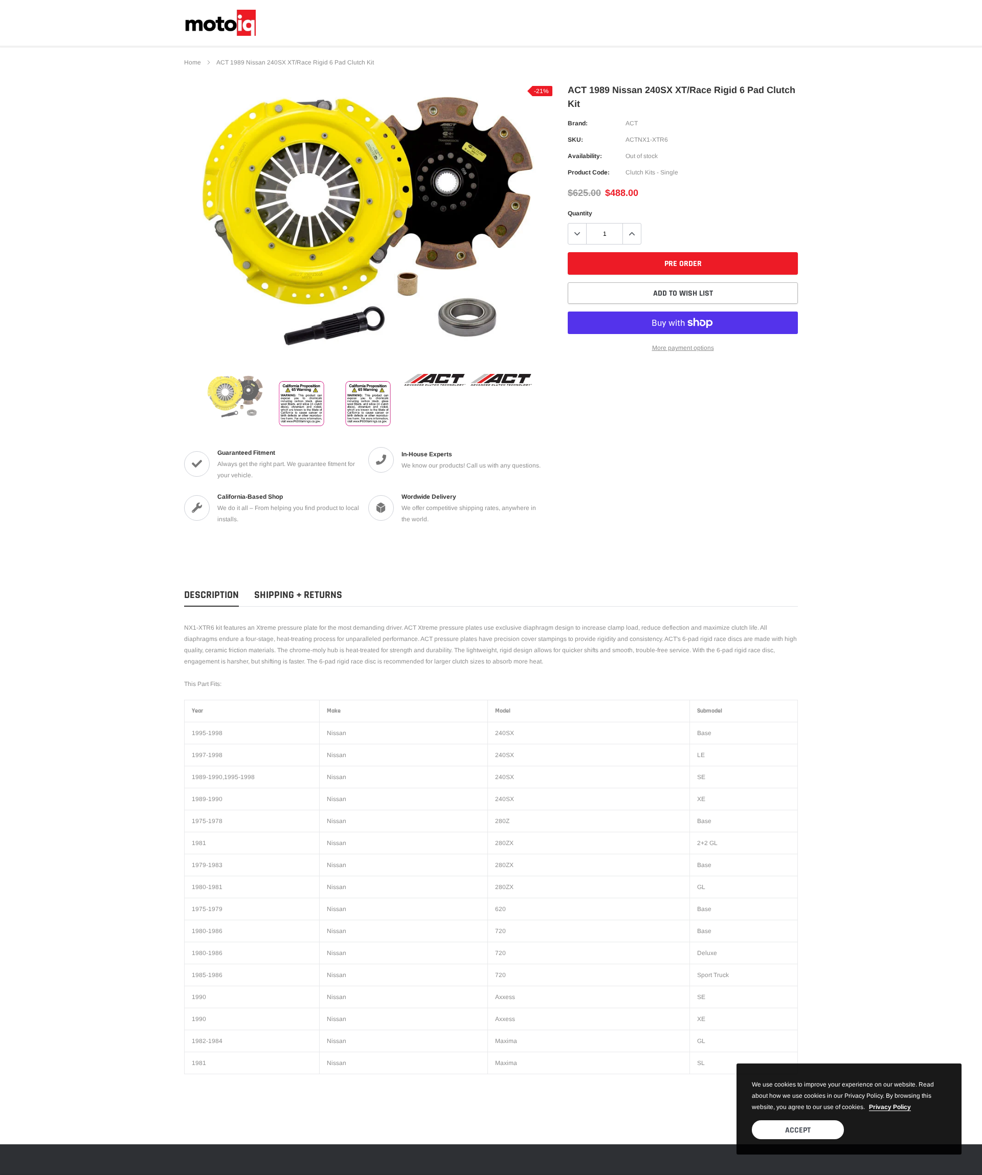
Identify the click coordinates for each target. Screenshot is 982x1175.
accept (798, 1130)
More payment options (683, 347)
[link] (235, 396)
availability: (585, 156)
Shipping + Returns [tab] (298, 595)
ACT (632, 123)
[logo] (220, 23)
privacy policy (890, 1107)
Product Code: (589, 172)
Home (192, 62)
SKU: (575, 139)
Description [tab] (211, 595)
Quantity (580, 213)
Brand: (578, 123)
